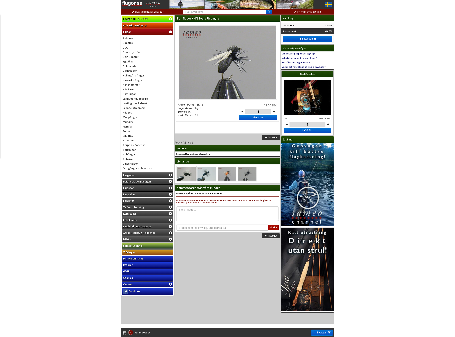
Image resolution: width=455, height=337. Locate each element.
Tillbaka (272, 137)
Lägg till (258, 117)
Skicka (273, 227)
